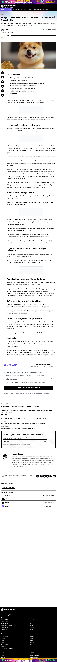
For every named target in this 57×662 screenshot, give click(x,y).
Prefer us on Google (50, 29)
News (2, 14)
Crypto (6, 421)
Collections (45, 9)
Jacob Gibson (5, 29)
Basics (2, 655)
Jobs (2, 642)
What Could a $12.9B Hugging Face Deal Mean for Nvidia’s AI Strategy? (20, 406)
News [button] (14, 9)
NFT (31, 623)
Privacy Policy (26, 444)
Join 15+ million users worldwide (28, 387)
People (31, 638)
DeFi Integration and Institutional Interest (23, 88)
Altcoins (31, 629)
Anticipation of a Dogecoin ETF (19, 80)
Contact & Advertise (6, 619)
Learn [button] (30, 9)
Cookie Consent (5, 629)
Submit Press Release (6, 625)
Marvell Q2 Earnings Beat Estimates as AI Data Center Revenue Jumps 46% (21, 402)
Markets (7, 426)
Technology (33, 619)
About (2, 617)
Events (2, 640)
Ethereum (32, 627)
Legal (31, 644)
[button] (37, 9)
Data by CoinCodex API (7, 648)
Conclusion (13, 94)
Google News (4, 627)
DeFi (31, 621)
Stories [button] (20, 9)
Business (32, 617)
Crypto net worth (34, 657)
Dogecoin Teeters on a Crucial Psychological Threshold (27, 83)
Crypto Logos (4, 636)
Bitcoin (31, 625)
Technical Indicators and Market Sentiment (23, 86)
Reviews (3, 638)
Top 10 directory (5, 644)
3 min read (4, 31)
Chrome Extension (34, 655)
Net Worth (3, 646)
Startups (32, 642)
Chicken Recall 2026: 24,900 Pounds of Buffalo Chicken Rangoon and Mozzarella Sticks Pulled (26, 410)
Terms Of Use (4, 623)
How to (3, 657)
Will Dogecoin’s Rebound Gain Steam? (21, 78)
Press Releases (38, 9)
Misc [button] (25, 9)
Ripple (6, 417)
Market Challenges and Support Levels (22, 91)
